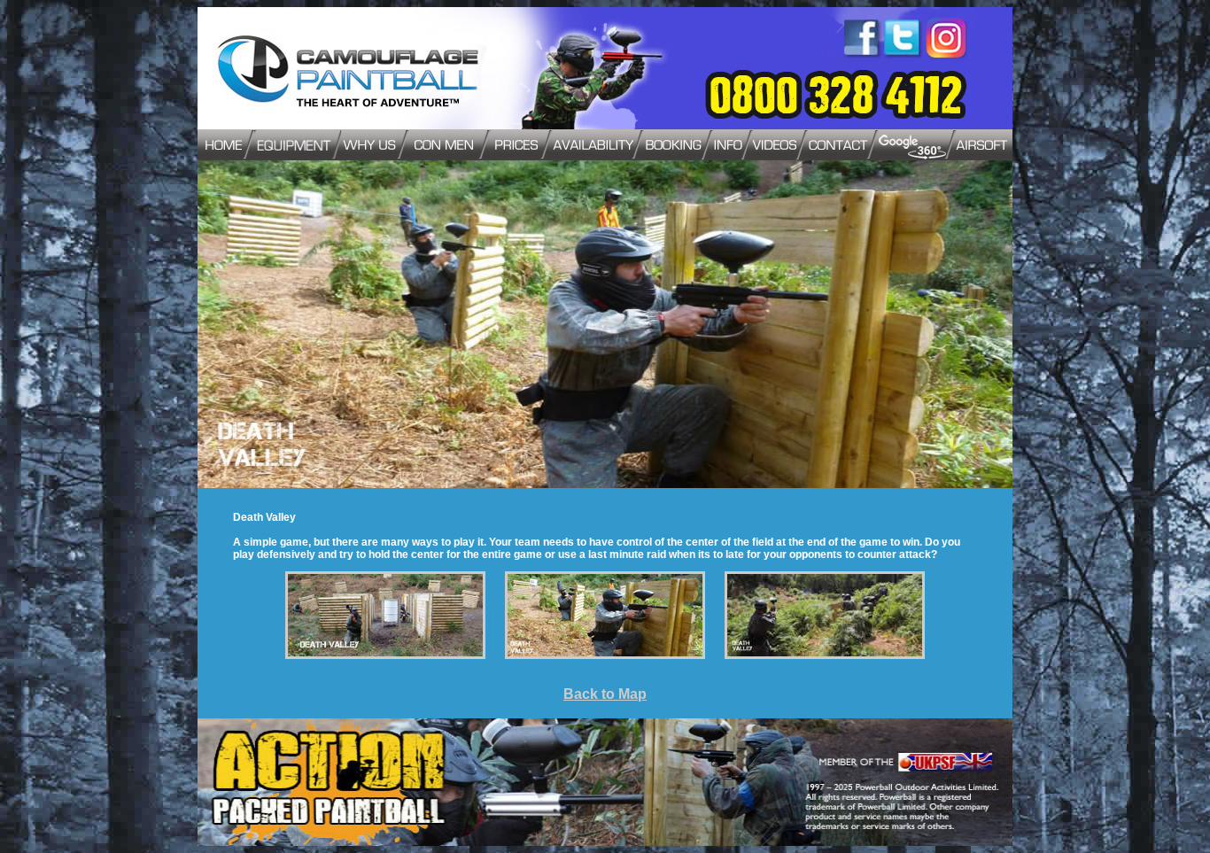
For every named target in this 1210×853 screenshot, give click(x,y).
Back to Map (605, 694)
